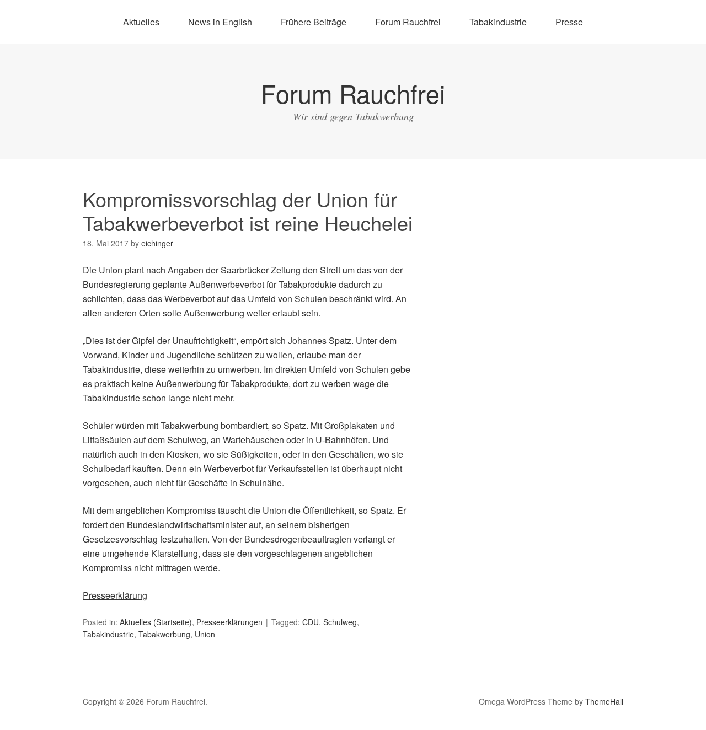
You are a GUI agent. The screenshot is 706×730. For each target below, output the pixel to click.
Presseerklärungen (229, 621)
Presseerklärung (115, 595)
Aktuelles (141, 21)
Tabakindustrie (498, 21)
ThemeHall (604, 701)
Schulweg (340, 621)
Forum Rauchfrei (408, 21)
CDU (310, 621)
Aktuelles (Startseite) (156, 621)
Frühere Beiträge (313, 21)
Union (205, 634)
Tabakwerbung (164, 634)
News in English (220, 21)
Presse (569, 21)
